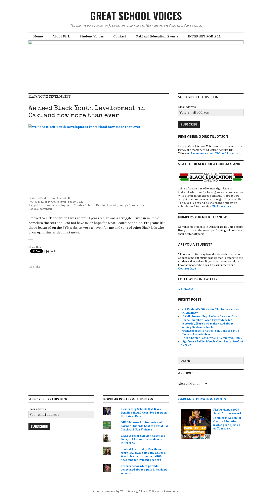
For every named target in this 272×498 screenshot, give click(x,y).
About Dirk (61, 36)
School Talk (75, 201)
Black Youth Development (55, 205)
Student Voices (92, 36)
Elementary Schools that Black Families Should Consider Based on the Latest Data (144, 412)
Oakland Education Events (157, 36)
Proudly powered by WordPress (114, 491)
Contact (119, 36)
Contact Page (187, 268)
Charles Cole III (60, 198)
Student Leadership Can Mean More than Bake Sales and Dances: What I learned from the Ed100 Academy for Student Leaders (143, 454)
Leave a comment (40, 209)
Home (38, 36)
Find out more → (223, 206)
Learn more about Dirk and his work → (216, 153)
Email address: (187, 107)
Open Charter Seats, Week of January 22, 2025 (211, 338)
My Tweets (185, 289)
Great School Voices (136, 15)
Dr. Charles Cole (106, 205)
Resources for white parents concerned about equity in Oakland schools (144, 469)
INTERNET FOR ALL (204, 36)
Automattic (171, 491)
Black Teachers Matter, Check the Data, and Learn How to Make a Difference (143, 439)
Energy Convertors (54, 201)
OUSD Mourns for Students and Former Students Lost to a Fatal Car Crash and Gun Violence (144, 426)
